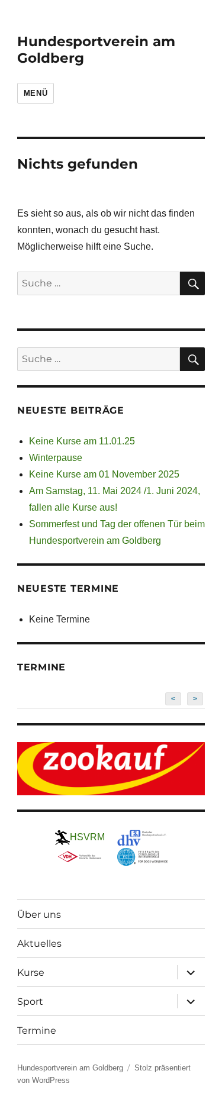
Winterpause (55, 458)
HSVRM (87, 837)
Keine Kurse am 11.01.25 (82, 441)
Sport (30, 1001)
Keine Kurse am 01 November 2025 (104, 474)
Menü (35, 93)
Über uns (39, 914)
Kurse (30, 972)
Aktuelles (39, 943)
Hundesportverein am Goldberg (70, 1067)
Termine (36, 1030)
